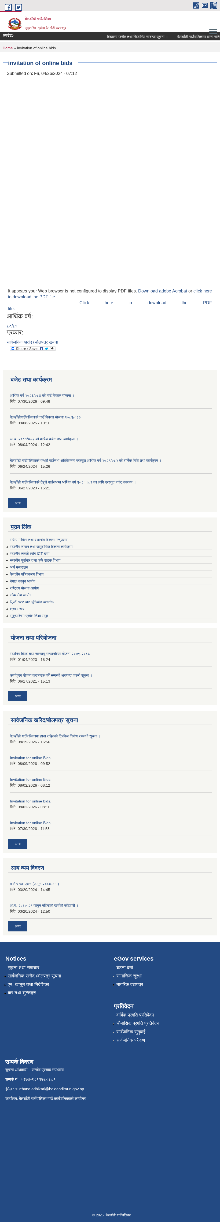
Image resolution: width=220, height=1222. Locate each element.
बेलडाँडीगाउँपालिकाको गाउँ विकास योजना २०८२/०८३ (45, 417)
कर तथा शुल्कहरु (22, 992)
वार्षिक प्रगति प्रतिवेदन (135, 1015)
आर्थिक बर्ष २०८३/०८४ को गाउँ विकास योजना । (42, 395)
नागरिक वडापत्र (129, 984)
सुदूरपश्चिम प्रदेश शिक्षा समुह (29, 616)
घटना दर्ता (124, 967)
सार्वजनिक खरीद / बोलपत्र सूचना (32, 342)
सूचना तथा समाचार (23, 967)
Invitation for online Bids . (31, 823)
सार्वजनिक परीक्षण (130, 1040)
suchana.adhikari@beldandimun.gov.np (49, 1089)
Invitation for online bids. (30, 801)
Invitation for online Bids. (31, 758)
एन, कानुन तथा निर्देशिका (28, 984)
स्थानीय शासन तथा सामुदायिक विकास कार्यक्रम (41, 547)
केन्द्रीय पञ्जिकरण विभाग (26, 574)
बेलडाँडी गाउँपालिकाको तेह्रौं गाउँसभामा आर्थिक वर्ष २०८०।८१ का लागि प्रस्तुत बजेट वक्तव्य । (73, 482)
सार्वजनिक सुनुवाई (130, 1031)
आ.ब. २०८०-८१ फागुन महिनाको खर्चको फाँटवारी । (44, 905)
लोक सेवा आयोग (20, 595)
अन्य (18, 503)
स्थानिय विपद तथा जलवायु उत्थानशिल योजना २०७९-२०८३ (50, 654)
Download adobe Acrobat (163, 291)
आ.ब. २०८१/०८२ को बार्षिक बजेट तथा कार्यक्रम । (44, 439)
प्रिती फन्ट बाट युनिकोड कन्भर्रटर (32, 602)
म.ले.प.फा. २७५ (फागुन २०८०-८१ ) (34, 884)
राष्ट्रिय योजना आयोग (24, 588)
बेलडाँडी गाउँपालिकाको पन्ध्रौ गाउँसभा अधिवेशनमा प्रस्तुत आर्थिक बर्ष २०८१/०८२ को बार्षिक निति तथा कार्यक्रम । (86, 460)
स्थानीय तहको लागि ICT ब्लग (29, 553)
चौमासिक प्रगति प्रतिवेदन (137, 1023)
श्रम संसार (17, 609)
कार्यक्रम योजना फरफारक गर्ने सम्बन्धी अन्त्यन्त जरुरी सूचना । (51, 675)
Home (8, 48)
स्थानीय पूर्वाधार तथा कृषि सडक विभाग (35, 560)
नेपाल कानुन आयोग (22, 581)
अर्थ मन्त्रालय (19, 567)
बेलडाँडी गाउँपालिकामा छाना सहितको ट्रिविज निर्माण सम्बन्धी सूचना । (55, 736)
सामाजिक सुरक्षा (129, 976)
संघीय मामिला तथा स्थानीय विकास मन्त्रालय (39, 540)
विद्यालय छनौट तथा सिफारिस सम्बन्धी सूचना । (131, 37)
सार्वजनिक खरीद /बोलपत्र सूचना (34, 976)
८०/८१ (12, 326)
